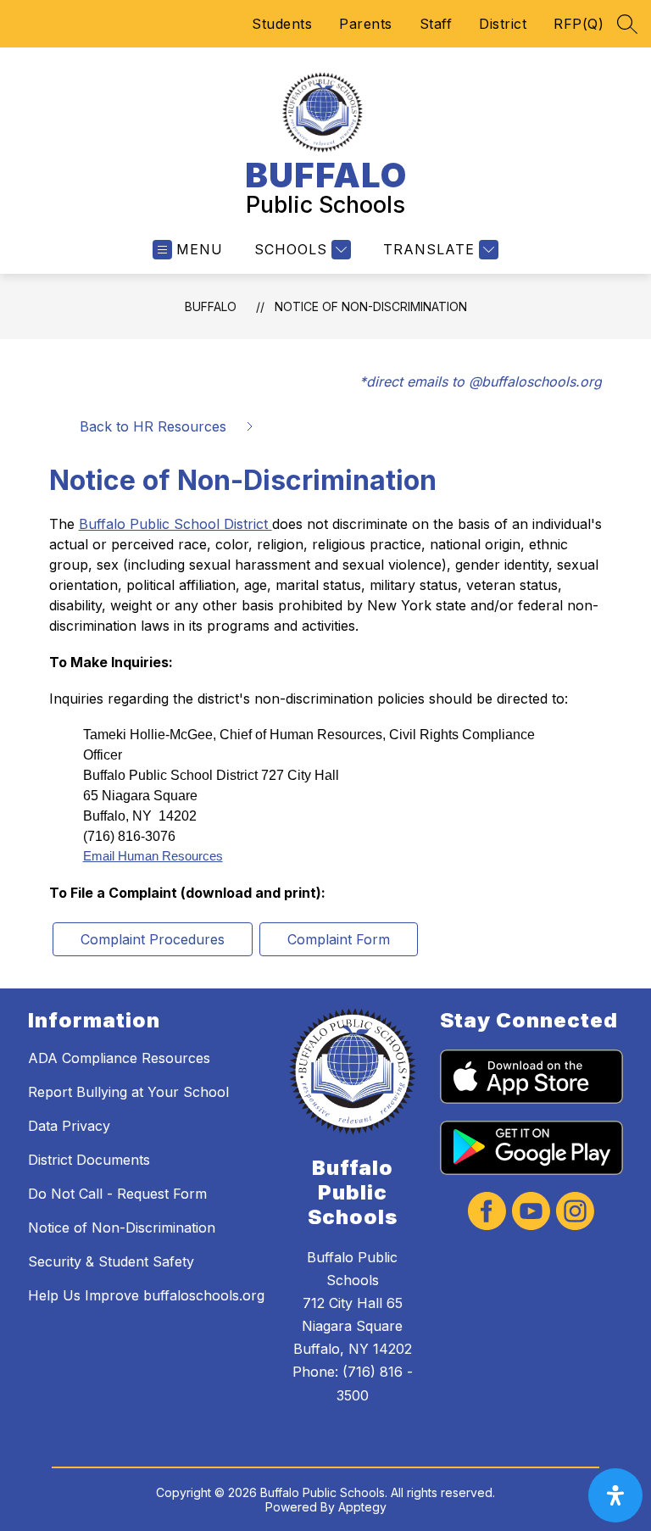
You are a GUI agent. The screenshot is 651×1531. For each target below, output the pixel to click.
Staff (436, 23)
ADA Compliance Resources (119, 1057)
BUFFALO (210, 306)
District (502, 23)
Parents (365, 23)
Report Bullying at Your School (128, 1091)
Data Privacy (69, 1125)
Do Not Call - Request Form (117, 1193)
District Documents (89, 1159)
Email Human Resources (153, 856)
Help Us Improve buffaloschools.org (146, 1295)
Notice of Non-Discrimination (371, 306)
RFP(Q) (579, 23)
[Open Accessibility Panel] (615, 1495)
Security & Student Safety (111, 1261)
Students (282, 23)
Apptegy (362, 1507)
